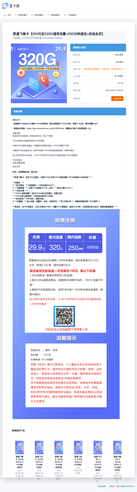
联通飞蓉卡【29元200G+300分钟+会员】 (20, 461)
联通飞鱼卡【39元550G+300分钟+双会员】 (58, 461)
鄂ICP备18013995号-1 (126, 486)
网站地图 (102, 486)
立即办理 (117, 98)
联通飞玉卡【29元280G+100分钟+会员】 (39, 461)
